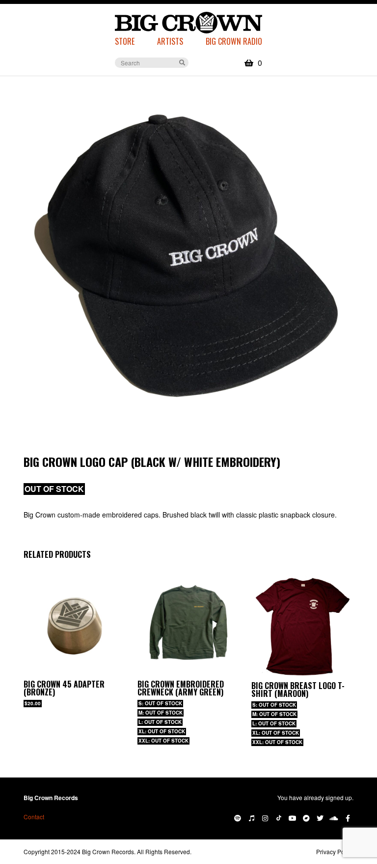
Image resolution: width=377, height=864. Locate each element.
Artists (170, 41)
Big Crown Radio (234, 41)
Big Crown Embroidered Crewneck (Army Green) (180, 688)
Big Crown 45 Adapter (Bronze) (64, 688)
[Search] (182, 62)
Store (125, 41)
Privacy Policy (334, 851)
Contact (34, 816)
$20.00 (33, 703)
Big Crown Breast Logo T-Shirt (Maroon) (298, 689)
